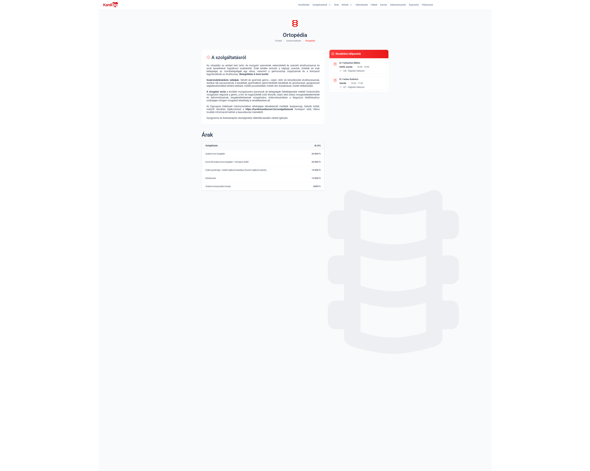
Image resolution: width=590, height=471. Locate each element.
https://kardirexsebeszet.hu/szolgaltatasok (269, 109)
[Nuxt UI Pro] (110, 5)
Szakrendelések (293, 41)
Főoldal (278, 41)
